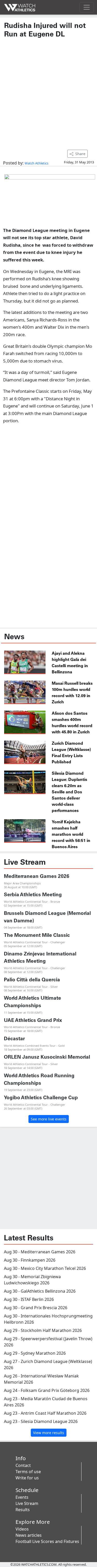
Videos (22, 1529)
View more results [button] (48, 1432)
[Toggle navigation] (86, 7)
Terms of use (28, 1471)
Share (80, 153)
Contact (23, 1465)
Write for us (27, 1478)
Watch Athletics (36, 163)
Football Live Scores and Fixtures (47, 1541)
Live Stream (27, 1503)
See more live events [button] (48, 1119)
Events (22, 1497)
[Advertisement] (48, 91)
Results (23, 1509)
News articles (29, 1535)
